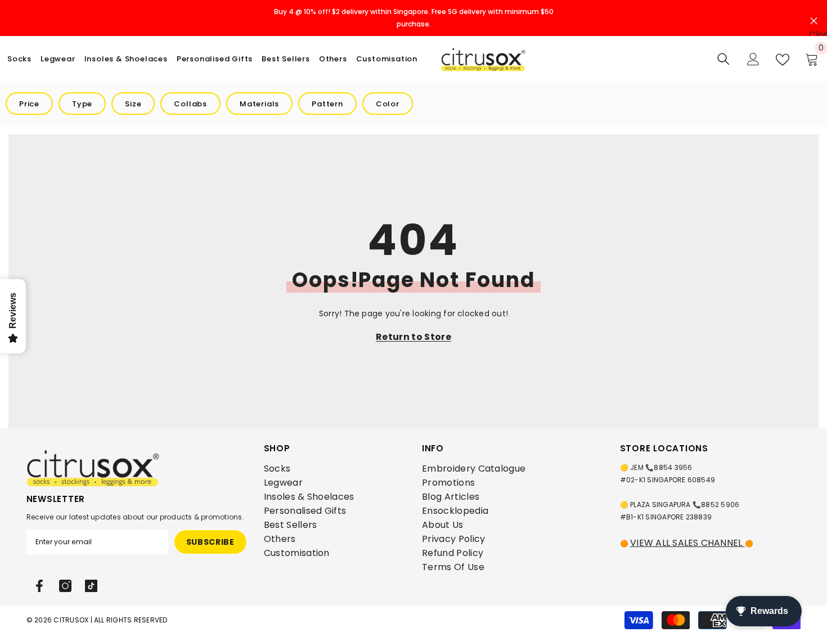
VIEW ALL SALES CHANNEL (687, 542)
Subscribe (210, 542)
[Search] (723, 59)
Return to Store (413, 336)
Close (814, 18)
